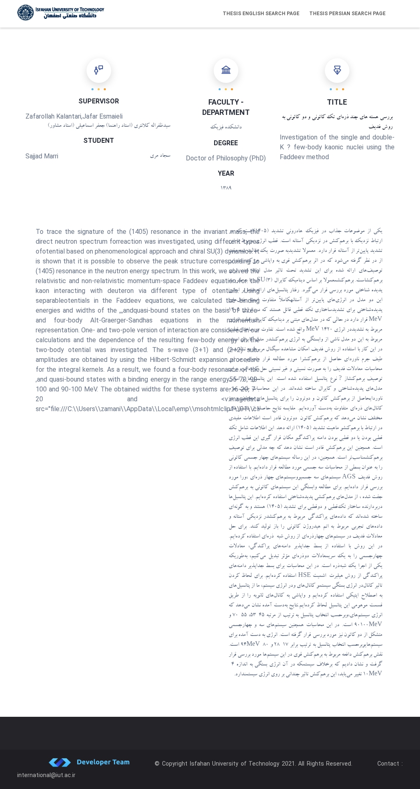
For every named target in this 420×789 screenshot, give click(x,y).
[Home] (61, 12)
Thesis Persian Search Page (347, 13)
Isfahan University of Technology (235, 763)
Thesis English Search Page (261, 13)
